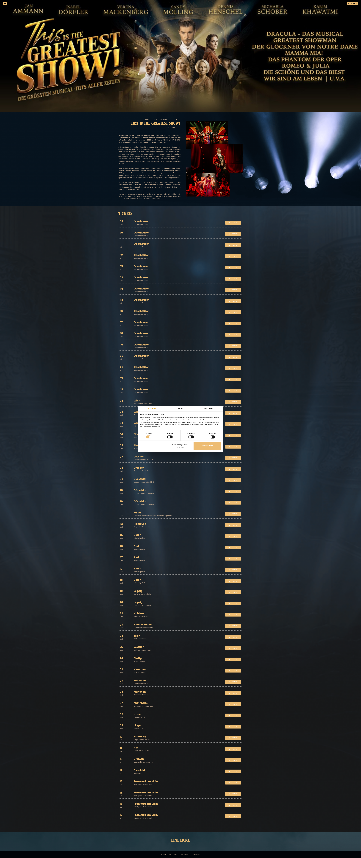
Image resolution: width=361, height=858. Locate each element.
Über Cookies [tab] (208, 408)
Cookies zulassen (207, 445)
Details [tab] (180, 408)
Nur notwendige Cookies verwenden (180, 446)
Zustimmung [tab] (152, 408)
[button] (352, 3)
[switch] (167, 436)
